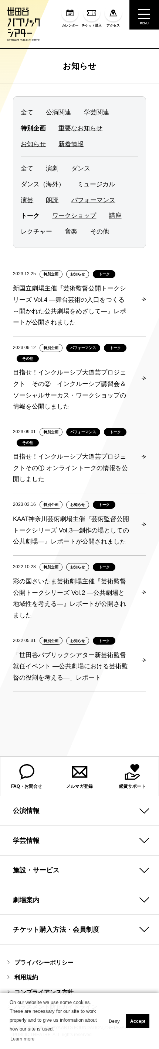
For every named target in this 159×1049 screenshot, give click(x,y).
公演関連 (58, 112)
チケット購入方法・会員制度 (56, 929)
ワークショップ (74, 215)
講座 (115, 215)
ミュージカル (96, 184)
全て (27, 112)
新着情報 (71, 144)
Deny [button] (114, 1021)
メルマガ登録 (79, 786)
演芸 (27, 200)
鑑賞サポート (132, 786)
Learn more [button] (22, 1039)
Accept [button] (137, 1021)
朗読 (52, 200)
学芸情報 (26, 840)
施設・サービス (36, 870)
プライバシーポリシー (44, 962)
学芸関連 (96, 112)
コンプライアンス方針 (44, 992)
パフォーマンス (93, 200)
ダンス (80, 168)
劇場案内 (26, 900)
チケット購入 (92, 25)
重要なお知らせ (80, 128)
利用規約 (26, 977)
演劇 (52, 168)
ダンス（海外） (43, 184)
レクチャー (36, 231)
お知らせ (80, 65)
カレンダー (70, 25)
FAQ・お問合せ (26, 786)
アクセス (113, 25)
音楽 (71, 231)
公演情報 (26, 810)
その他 (99, 231)
